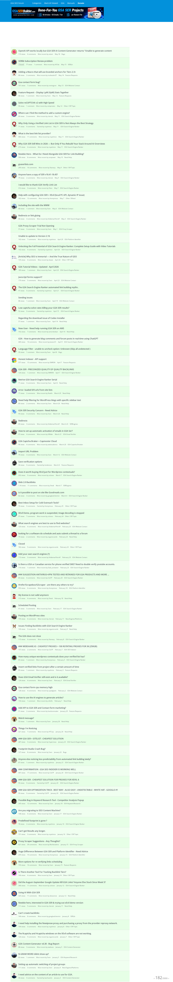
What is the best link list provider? (34, 133)
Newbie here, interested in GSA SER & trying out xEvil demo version (50, 902)
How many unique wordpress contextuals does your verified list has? (51, 656)
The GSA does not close (29, 636)
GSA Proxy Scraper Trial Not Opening (36, 225)
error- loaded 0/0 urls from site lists (35, 389)
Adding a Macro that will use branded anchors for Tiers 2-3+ (47, 72)
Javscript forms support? (30, 277)
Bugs (63, 54)
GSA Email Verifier (69, 434)
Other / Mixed (70, 198)
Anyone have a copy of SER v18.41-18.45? (38, 174)
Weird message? (26, 718)
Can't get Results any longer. (32, 831)
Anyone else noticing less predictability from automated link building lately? (54, 759)
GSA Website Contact (72, 85)
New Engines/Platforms (74, 619)
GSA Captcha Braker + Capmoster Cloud (37, 441)
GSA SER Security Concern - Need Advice (37, 410)
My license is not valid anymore (33, 595)
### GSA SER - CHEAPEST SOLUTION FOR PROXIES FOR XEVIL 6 (48, 779)
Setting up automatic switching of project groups (41, 964)
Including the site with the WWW (33, 205)
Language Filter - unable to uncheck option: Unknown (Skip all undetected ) (54, 348)
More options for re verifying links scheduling (40, 861)
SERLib (70, 64)
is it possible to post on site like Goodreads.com (41, 492)
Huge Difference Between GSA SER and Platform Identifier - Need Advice (53, 851)
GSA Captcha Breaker (75, 444)
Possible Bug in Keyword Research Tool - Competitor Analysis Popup (51, 800)
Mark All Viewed (51, 3)
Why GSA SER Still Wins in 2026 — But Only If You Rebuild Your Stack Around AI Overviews (61, 143)
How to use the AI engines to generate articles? (40, 697)
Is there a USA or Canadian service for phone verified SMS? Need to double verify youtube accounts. (66, 564)
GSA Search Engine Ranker (70, 116)
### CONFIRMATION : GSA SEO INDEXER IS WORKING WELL (47, 769)
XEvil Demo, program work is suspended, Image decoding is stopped (51, 513)
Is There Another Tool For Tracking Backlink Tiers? (42, 872)
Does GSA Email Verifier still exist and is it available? (43, 677)
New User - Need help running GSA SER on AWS (41, 328)
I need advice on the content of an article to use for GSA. (45, 974)
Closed (21, 543)
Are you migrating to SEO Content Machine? (39, 810)
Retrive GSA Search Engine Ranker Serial (37, 379)
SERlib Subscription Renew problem (35, 61)
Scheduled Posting (27, 605)
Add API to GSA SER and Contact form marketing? (42, 707)
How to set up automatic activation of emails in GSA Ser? (45, 431)
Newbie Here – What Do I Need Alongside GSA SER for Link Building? (51, 154)
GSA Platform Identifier (73, 239)
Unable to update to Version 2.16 (34, 236)
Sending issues (25, 297)
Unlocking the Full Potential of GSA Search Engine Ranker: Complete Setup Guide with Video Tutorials (66, 246)
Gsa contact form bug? (29, 82)
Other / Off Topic (69, 106)
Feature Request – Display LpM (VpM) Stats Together (43, 92)
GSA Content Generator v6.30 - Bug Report (38, 943)
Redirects (22, 420)
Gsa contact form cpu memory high (35, 687)
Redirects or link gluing (29, 215)
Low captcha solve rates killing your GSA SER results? (43, 307)
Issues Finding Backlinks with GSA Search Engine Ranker (45, 625)
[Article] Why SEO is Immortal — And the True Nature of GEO (47, 256)
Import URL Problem (28, 451)
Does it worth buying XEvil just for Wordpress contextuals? (46, 472)
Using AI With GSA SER (29, 892)
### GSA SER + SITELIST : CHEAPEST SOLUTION (41, 738)
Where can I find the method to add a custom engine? (44, 113)
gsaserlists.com (25, 164)
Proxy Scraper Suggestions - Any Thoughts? (39, 841)
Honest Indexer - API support (32, 359)
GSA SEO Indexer (70, 650)
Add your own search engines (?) (34, 554)
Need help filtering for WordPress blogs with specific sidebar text (49, 400)
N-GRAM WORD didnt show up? (33, 954)
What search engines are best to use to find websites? (44, 523)
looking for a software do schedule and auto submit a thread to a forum (53, 533)
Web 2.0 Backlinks (27, 482)
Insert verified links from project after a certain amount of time (48, 666)
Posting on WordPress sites (31, 615)
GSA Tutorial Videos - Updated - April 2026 (38, 266)
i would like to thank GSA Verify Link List (37, 184)
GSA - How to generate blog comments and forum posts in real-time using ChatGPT (58, 338)
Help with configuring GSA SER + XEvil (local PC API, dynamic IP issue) (51, 195)
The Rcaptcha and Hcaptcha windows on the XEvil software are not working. (54, 933)
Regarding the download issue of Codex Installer (41, 318)
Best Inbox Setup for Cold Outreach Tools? (38, 502)
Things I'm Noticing (27, 728)
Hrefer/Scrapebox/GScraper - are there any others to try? (46, 584)
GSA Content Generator (72, 947)
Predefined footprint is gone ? (32, 820)
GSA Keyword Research (72, 803)
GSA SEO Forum (17, 3)
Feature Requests (71, 75)
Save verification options (30, 461)
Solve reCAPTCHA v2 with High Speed (36, 102)
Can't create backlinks (28, 913)
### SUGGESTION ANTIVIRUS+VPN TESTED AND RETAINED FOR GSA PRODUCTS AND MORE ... (63, 574)
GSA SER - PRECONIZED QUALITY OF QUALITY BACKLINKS (46, 369)
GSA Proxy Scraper (65, 229)
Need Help (68, 157)
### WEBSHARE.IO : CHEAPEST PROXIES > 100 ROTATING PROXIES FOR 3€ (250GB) (57, 646)
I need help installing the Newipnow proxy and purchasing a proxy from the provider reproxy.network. (67, 923)
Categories (36, 3)
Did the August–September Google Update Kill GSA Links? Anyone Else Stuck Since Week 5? (62, 882)
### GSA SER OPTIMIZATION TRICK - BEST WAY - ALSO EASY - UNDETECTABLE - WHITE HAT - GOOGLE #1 (68, 790)
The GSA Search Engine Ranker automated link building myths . (48, 287)
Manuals (71, 3)
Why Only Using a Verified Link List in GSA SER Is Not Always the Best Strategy (55, 123)
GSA (62, 3)
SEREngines (74, 424)
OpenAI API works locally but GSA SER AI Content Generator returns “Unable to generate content (65, 50)
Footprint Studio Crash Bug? (31, 748)
